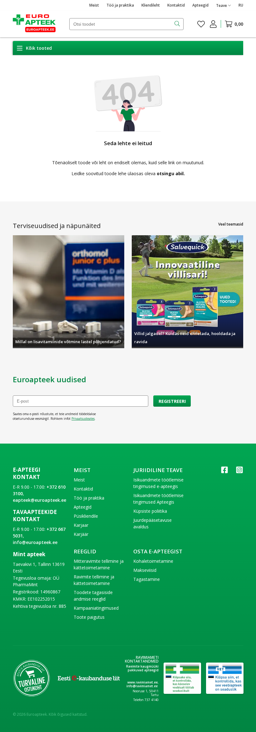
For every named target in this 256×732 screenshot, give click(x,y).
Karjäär (81, 534)
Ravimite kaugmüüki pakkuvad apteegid (142, 668)
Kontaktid (176, 5)
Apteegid (200, 5)
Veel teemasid (230, 224)
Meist (94, 5)
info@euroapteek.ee (35, 542)
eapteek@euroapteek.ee (39, 500)
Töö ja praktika (120, 5)
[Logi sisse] (213, 24)
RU (241, 5)
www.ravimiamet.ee (142, 682)
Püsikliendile (86, 516)
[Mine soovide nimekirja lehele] (201, 24)
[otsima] (178, 24)
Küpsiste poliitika (150, 511)
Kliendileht (150, 5)
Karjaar (81, 525)
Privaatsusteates (83, 418)
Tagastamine (146, 579)
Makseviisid (144, 570)
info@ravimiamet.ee (142, 686)
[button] (34, 48)
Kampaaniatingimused (96, 608)
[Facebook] (224, 472)
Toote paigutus (89, 617)
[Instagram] (239, 472)
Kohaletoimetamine (153, 561)
